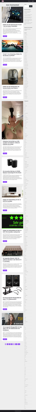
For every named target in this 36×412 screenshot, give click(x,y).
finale (25, 204)
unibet (25, 380)
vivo (24, 387)
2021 (24, 110)
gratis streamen (26, 229)
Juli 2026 (25, 36)
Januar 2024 (25, 80)
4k (24, 111)
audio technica (26, 135)
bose (25, 158)
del (24, 176)
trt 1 (24, 364)
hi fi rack (25, 239)
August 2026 (25, 34)
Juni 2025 (25, 55)
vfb (24, 383)
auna (24, 138)
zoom (25, 408)
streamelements (26, 352)
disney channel (26, 183)
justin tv (25, 255)
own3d (25, 296)
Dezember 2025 (26, 46)
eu (24, 195)
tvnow (25, 371)
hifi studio (25, 248)
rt (24, 324)
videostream (25, 386)
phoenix (25, 302)
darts (25, 173)
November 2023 (26, 83)
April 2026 (25, 40)
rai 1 (24, 314)
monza (25, 277)
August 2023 (25, 87)
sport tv (25, 339)
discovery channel (26, 180)
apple (25, 126)
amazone (25, 123)
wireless (25, 392)
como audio (25, 170)
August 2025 (25, 52)
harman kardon (26, 230)
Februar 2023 (25, 96)
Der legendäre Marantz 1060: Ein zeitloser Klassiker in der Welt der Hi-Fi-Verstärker (12, 260)
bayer (25, 145)
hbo (24, 233)
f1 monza (25, 201)
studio (25, 355)
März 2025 (25, 59)
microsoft (25, 274)
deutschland (25, 179)
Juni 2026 (25, 37)
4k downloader (26, 113)
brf (24, 160)
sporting (25, 345)
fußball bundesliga (26, 220)
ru (24, 330)
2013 (24, 107)
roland (25, 320)
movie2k (25, 280)
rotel (24, 323)
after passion (25, 117)
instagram (25, 249)
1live (24, 104)
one (24, 292)
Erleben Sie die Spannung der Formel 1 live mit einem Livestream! (27, 12)
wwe (24, 396)
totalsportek (25, 361)
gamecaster (25, 223)
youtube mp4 (25, 402)
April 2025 (25, 58)
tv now (25, 368)
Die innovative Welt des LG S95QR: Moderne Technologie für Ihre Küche (28, 23)
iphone (25, 251)
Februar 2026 (25, 43)
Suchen (25, 4)
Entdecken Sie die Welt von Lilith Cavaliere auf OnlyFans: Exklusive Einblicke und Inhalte (11, 143)
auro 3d (25, 139)
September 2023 (26, 86)
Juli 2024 (25, 71)
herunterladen (26, 236)
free (24, 214)
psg (24, 311)
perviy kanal (25, 299)
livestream (25, 270)
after (24, 114)
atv (24, 132)
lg (24, 261)
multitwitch (25, 286)
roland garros (25, 321)
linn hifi (25, 264)
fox (24, 211)
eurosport (25, 198)
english (25, 192)
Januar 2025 (25, 62)
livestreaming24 (26, 271)
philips (25, 301)
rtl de (25, 327)
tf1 (24, 358)
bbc (24, 148)
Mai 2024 (25, 74)
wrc (24, 393)
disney (25, 182)
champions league (26, 164)
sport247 (25, 342)
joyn (24, 254)
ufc (24, 377)
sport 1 (25, 336)
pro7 (24, 308)
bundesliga (25, 161)
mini (24, 276)
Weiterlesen (5, 36)
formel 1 (25, 208)
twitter (25, 374)
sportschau (25, 346)
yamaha (25, 399)
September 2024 (26, 68)
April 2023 (25, 93)
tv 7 (24, 365)
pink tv (25, 305)
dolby (25, 186)
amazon (25, 120)
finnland (25, 205)
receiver (25, 317)
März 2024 (25, 77)
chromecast (25, 167)
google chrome (26, 227)
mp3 (24, 283)
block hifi (25, 154)
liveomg (25, 267)
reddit (25, 318)
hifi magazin (25, 242)
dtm (24, 189)
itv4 (24, 252)
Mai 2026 (25, 39)
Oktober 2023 (25, 84)
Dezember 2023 (26, 81)
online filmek (25, 295)
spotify (25, 349)
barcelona (25, 142)
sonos (25, 333)
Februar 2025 (25, 61)
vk (24, 389)
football (25, 207)
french (25, 217)
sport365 (25, 343)
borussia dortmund (26, 157)
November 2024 (26, 65)
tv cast (25, 367)
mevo (25, 273)
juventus (25, 258)
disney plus (25, 185)
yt (24, 405)
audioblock (25, 136)
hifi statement (26, 245)
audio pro (25, 133)
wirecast (25, 390)
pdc (24, 298)
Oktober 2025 (25, 49)
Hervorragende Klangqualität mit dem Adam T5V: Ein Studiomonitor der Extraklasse (12, 328)
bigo (24, 151)
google (25, 226)
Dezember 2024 (26, 64)
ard (24, 129)
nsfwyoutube (25, 289)
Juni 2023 (25, 90)
